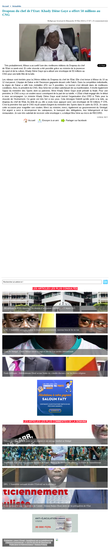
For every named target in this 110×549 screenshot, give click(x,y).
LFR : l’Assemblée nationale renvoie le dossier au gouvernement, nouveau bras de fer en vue (41, 330)
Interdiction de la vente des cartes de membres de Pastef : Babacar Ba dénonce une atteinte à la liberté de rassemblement (52, 463)
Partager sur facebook (76, 120)
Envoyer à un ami (50, 120)
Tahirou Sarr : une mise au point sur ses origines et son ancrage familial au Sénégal (37, 441)
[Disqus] (55, 162)
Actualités (16, 6)
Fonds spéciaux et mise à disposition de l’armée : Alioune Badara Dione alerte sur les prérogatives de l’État (47, 506)
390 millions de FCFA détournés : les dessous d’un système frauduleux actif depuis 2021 (39, 308)
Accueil (5, 6)
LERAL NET (102, 117)
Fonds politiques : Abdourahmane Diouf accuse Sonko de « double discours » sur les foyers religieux (45, 373)
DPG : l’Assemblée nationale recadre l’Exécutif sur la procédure (30, 484)
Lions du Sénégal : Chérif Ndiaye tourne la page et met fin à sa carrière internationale (38, 351)
